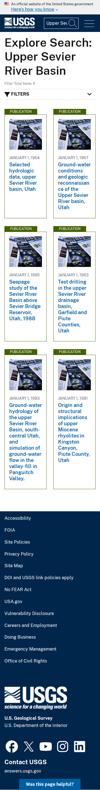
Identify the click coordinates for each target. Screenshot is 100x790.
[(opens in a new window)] (11, 745)
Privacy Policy (19, 554)
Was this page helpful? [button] (50, 784)
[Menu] (89, 23)
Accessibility (17, 518)
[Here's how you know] (50, 7)
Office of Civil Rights (25, 661)
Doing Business (20, 637)
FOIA (9, 530)
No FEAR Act (17, 589)
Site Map (13, 565)
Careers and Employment (30, 625)
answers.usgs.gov (22, 771)
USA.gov (13, 601)
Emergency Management (30, 649)
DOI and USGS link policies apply (39, 577)
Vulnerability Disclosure (29, 613)
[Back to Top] (80, 770)
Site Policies (17, 542)
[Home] (19, 27)
